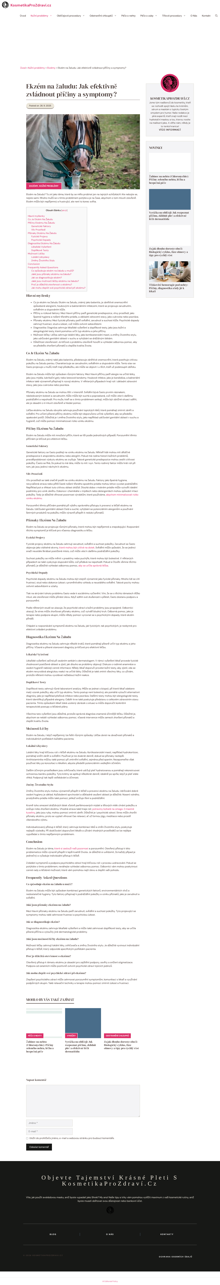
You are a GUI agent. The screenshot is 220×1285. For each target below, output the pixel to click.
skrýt (64, 210)
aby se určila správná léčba (93, 565)
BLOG (53, 1234)
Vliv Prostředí (38, 229)
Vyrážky (71, 1035)
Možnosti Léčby (36, 253)
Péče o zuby (146, 15)
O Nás (194, 15)
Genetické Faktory (41, 226)
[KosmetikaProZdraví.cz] (5, 5)
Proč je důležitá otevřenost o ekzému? (51, 284)
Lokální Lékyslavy (40, 257)
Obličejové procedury (69, 15)
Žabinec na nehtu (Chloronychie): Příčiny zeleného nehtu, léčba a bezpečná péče (40, 1046)
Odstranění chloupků (101, 15)
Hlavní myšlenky (36, 216)
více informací (170, 129)
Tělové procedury (172, 15)
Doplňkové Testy (40, 250)
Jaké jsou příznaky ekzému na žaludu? (51, 274)
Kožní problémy (39, 15)
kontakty (166, 1234)
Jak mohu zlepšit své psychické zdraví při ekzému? (58, 287)
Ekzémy (51, 67)
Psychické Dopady (41, 239)
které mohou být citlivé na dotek (76, 547)
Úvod (23, 15)
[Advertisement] (110, 44)
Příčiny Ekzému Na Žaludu (41, 222)
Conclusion (34, 263)
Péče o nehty (128, 15)
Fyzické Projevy (39, 236)
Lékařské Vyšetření (41, 246)
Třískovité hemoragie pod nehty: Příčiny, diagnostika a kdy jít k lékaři (168, 288)
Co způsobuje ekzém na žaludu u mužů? (52, 270)
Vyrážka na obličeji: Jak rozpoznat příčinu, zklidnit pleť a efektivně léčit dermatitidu (80, 1046)
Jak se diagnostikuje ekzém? (46, 277)
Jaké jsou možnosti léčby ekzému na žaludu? (55, 281)
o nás (110, 1234)
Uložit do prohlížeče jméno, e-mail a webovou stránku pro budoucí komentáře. (71, 1138)
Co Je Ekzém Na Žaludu (40, 219)
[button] (216, 16)
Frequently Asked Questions (43, 267)
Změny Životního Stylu (43, 260)
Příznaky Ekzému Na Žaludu (42, 233)
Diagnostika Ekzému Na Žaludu (44, 243)
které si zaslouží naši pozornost (71, 848)
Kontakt (206, 15)
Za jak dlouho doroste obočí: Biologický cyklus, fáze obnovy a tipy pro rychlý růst (121, 1045)
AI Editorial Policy (110, 1281)
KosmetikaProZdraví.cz (30, 5)
